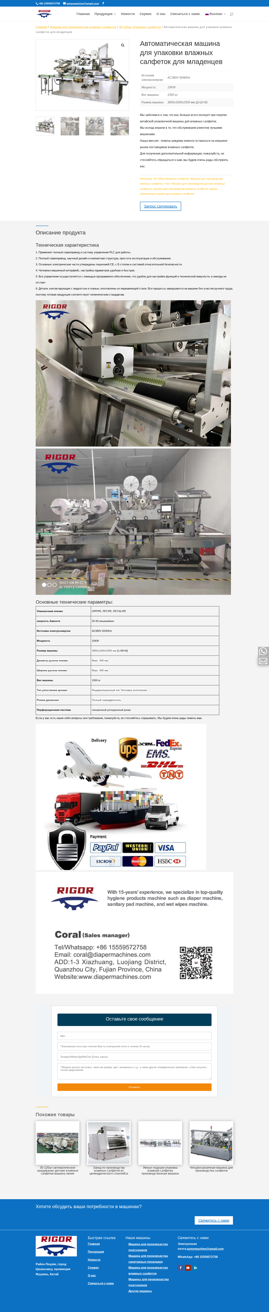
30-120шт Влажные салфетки (140, 27)
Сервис (146, 14)
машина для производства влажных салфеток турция (185, 188)
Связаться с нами (185, 14)
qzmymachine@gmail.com (205, 1248)
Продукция (104, 14)
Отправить (134, 1087)
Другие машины (140, 1291)
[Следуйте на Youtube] (188, 1268)
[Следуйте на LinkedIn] (195, 1268)
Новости (128, 14)
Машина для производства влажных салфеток (83, 27)
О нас (161, 14)
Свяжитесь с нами (213, 1220)
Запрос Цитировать (160, 206)
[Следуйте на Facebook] (181, 1268)
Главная (83, 14)
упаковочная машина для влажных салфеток (167, 193)
